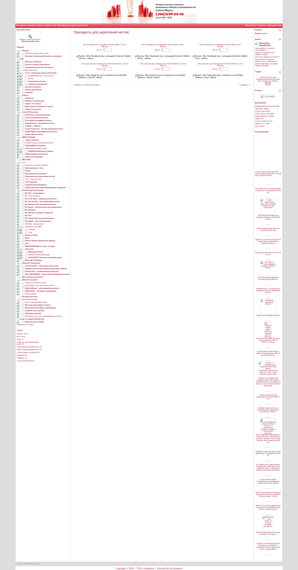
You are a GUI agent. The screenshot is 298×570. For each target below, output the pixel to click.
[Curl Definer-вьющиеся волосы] (23, 120)
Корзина (261, 25)
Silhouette (29, 249)
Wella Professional (29, 280)
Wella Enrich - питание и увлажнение (40, 291)
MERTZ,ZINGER (28, 137)
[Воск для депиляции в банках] (23, 305)
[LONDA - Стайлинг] (23, 126)
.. (255, 94)
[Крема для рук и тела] (23, 168)
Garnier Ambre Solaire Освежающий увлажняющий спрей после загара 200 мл (268, 481)
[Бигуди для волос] (20, 297)
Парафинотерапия (33, 313)
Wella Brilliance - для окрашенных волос (42, 288)
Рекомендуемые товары (264, 116)
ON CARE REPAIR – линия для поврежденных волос (47, 274)
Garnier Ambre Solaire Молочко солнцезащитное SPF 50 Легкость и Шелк (268, 340)
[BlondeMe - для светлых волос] (23, 221)
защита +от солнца (33, 104)
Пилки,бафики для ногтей (36, 154)
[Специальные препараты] (23, 185)
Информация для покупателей (267, 106)
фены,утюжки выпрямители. (28, 349)
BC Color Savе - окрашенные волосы (40, 199)
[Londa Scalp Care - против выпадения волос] (23, 129)
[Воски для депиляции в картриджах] (23, 308)
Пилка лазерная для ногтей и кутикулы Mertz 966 (268, 229)
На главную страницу (25, 25)
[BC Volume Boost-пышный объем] (23, 218)
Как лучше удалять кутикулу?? (267, 57)
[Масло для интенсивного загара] (23, 106)
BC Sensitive (30, 210)
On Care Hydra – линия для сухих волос (42, 266)
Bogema (25, 50)
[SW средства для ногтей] (20, 277)
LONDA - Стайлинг (33, 126)
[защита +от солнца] (23, 104)
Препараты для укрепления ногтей (73, 25)
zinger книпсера (32, 140)
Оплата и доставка (262, 111)
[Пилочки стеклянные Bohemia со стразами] (23, 56)
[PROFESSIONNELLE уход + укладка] (23, 246)
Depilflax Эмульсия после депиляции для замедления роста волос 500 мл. (268, 410)
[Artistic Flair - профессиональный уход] (23, 271)
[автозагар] (23, 98)
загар (19, 339)
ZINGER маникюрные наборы (40, 151)
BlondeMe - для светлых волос (38, 221)
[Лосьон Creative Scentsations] (23, 64)
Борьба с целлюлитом (34, 101)
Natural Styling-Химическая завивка (40, 241)
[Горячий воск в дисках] (23, 310)
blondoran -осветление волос (37, 115)
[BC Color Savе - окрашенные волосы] (23, 199)
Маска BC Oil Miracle (33, 260)
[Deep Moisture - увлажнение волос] (23, 123)
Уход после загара (33, 109)
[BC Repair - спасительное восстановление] (23, 207)
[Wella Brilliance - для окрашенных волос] (23, 288)
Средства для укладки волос (28, 347)
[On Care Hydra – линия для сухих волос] (23, 266)
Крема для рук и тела (34, 168)
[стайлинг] (23, 92)
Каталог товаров (43, 25)
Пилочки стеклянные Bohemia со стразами (43, 56)
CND (21, 59)
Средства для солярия (34, 322)
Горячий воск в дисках (35, 310)
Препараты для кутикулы (36, 173)
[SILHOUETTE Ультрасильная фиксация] (26, 257)
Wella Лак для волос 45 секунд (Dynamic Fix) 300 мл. (268, 533)
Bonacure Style (31, 235)
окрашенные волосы (37, 81)
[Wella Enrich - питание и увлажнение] (23, 291)
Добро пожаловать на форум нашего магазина (266, 64)
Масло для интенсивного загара (39, 106)
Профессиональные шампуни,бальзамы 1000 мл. (46, 269)
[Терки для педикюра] (23, 157)
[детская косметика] (23, 87)
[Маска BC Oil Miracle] (23, 260)
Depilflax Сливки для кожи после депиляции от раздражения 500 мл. (268, 453)
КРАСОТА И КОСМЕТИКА (265, 44)
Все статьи (21, 336)
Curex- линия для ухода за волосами (40, 73)
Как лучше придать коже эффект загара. (264, 53)
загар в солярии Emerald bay (32, 319)
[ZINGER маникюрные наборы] (26, 151)
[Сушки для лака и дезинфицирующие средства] (23, 187)
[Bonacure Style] (23, 235)
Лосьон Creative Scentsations (37, 64)
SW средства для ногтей (32, 277)
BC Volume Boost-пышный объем (39, 218)
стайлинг (29, 92)
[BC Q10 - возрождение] (23, 193)
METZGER (26, 159)
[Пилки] (23, 171)
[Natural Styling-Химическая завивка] (23, 241)
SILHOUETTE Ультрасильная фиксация (44, 257)
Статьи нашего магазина (26, 352)
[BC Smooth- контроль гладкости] (23, 213)
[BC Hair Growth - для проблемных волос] (23, 201)
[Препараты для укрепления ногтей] (23, 176)
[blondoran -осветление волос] (23, 115)
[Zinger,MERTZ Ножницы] (23, 146)
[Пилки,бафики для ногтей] (23, 154)
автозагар (29, 98)
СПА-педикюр (31, 182)
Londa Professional (30, 112)
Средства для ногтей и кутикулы (39, 67)
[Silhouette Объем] (26, 252)
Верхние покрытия (33, 62)
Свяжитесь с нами (262, 123)
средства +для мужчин (37, 84)
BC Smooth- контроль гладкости (39, 213)
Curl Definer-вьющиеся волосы (38, 120)
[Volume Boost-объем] (23, 134)
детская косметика (33, 87)
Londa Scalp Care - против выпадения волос (44, 129)
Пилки (28, 171)
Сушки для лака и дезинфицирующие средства (45, 187)
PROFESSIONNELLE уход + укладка (40, 246)
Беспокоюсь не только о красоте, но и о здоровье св (266, 60)
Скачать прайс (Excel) (263, 121)
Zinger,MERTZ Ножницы (35, 146)
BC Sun (28, 215)
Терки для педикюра (34, 157)
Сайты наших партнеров (264, 113)
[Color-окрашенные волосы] (23, 118)
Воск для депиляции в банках (38, 305)
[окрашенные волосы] (26, 81)
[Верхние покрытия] (23, 62)
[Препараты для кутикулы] (23, 173)
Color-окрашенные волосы (36, 118)
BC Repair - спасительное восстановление (43, 207)
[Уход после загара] (23, 109)
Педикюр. (20, 358)
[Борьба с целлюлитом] (23, 101)
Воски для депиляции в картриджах (40, 308)
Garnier (25, 95)
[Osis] (23, 243)
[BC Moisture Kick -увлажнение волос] (23, 204)
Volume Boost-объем (34, 134)
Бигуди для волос (30, 297)
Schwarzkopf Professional (33, 190)
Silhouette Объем (35, 252)
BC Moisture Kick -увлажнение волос (40, 204)
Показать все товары (25, 324)
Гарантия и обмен (262, 109)
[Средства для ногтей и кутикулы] (23, 67)
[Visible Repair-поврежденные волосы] (23, 132)
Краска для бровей (33, 90)
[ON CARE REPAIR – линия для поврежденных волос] (23, 274)
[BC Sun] (23, 215)
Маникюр (20, 355)
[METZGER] (20, 159)
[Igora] (23, 238)
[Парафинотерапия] (23, 313)
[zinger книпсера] (23, 140)
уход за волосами (24, 361)
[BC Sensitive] (23, 210)
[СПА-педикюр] (23, 182)
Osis (27, 243)
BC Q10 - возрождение (34, 193)
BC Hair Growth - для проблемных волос (42, 201)
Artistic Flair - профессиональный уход (42, 271)
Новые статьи (22, 334)
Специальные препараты (36, 185)
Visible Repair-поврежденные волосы (41, 132)
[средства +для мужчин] (26, 84)
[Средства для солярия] (23, 322)
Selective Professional (31, 263)
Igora (27, 238)
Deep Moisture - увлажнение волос (40, 123)
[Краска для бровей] (23, 90)
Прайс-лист (259, 118)
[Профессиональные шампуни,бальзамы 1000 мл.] (23, 269)
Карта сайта (259, 126)
